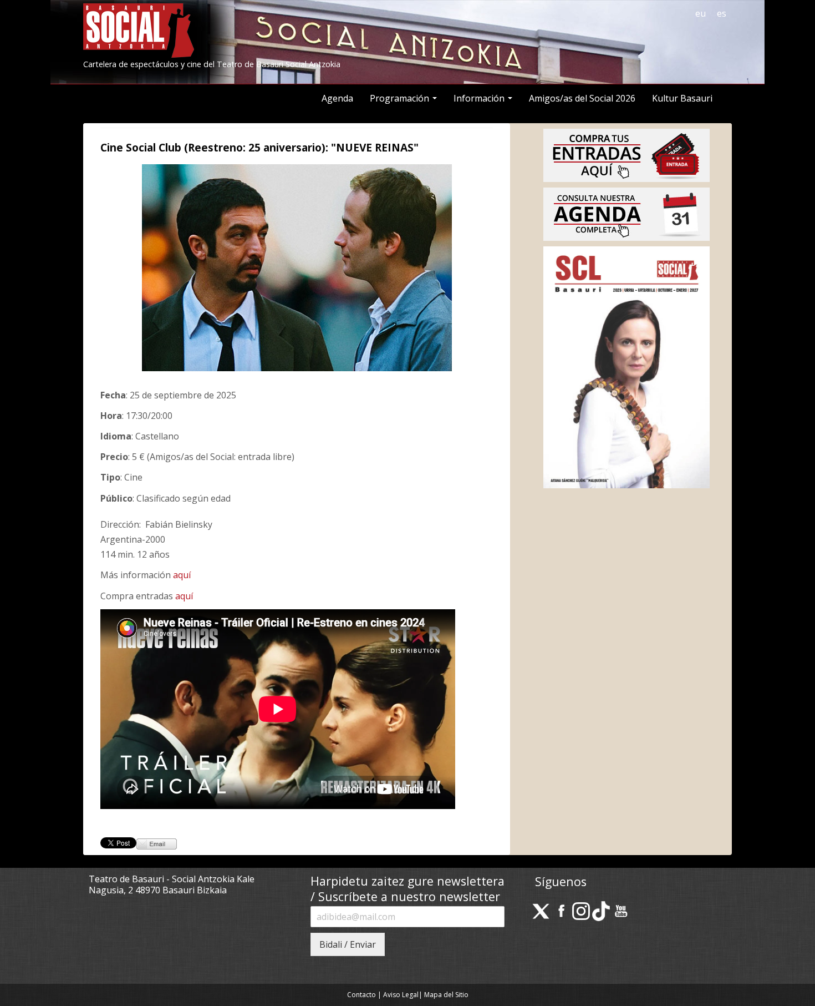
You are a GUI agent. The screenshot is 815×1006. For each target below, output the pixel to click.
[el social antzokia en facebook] (561, 910)
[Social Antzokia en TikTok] (601, 910)
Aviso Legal (401, 994)
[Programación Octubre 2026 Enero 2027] (626, 366)
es (721, 13)
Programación (400, 98)
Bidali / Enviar (347, 944)
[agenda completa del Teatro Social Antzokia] (626, 213)
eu (700, 13)
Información (480, 98)
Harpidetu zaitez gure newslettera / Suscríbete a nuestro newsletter (407, 888)
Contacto (361, 994)
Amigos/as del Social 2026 (582, 98)
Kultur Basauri (682, 98)
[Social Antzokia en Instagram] (581, 910)
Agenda (337, 98)
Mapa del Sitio (446, 994)
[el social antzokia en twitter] (541, 910)
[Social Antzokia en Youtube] (621, 910)
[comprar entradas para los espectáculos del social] (626, 154)
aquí (182, 575)
